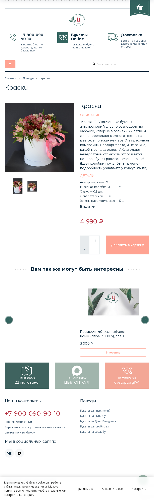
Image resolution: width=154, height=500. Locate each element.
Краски (45, 78)
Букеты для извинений (95, 410)
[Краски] (39, 137)
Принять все (84, 489)
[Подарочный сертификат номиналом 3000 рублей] (113, 302)
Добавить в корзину (127, 245)
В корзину (113, 352)
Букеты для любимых (94, 426)
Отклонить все (112, 489)
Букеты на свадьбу (93, 431)
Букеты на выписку (93, 416)
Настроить (139, 489)
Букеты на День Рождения (98, 421)
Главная (10, 78)
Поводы (28, 78)
